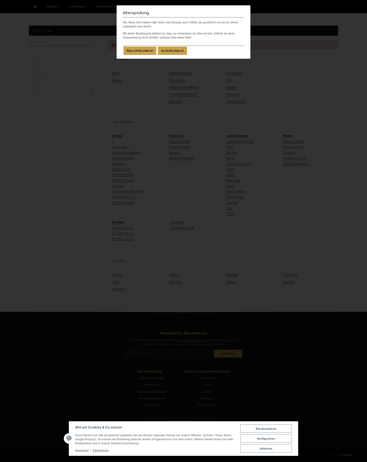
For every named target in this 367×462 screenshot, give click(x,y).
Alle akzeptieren (266, 428)
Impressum (82, 450)
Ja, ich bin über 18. (172, 50)
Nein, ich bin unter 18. (140, 50)
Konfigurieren (266, 438)
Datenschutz (101, 450)
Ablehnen (266, 448)
